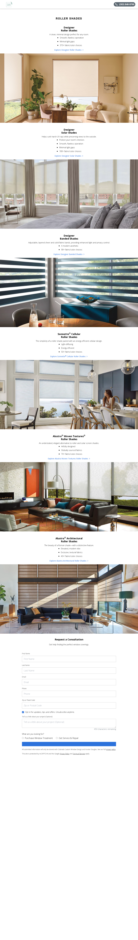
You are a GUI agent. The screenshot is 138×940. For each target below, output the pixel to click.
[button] (3, 4)
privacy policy (111, 749)
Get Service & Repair (69, 738)
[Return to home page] (14, 4)
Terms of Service (79, 754)
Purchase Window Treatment (39, 738)
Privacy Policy (64, 754)
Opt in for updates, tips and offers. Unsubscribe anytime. (50, 712)
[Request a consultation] (69, 744)
